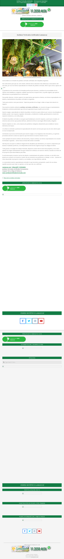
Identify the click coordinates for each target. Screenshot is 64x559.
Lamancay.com (6, 167)
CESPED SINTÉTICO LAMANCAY (32, 313)
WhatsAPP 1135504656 (19, 167)
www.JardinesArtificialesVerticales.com (14, 173)
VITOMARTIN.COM (34, 557)
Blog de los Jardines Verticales (12, 178)
